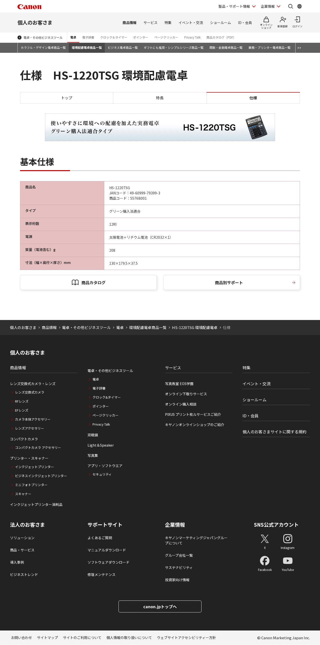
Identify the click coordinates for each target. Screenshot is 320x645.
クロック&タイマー (106, 397)
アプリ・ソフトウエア (105, 465)
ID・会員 (245, 22)
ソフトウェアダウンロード (109, 562)
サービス (151, 22)
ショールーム (220, 22)
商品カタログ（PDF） (221, 37)
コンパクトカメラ (24, 438)
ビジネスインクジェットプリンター (41, 475)
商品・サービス (22, 549)
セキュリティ (102, 474)
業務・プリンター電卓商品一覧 (269, 47)
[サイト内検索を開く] (291, 6)
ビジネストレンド (24, 574)
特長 (160, 97)
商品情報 (129, 22)
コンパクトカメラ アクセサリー (38, 447)
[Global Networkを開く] (299, 6)
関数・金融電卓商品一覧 (226, 47)
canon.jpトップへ (160, 606)
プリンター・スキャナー (29, 458)
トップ (66, 97)
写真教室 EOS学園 (179, 383)
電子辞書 (88, 37)
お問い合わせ (21, 637)
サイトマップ (47, 637)
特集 (168, 22)
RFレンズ (21, 401)
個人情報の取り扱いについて (129, 637)
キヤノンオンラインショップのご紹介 (194, 424)
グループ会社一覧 (179, 555)
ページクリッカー (166, 37)
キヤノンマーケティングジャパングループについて (196, 540)
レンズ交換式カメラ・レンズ (33, 383)
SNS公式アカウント (276, 524)
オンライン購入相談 (180, 404)
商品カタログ (94, 282)
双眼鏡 (93, 434)
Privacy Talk (192, 37)
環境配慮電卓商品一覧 (87, 47)
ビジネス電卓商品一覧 (123, 47)
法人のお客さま (27, 524)
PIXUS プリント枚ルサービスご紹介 (193, 414)
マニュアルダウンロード (107, 549)
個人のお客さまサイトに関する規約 (274, 432)
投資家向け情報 (177, 579)
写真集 (93, 455)
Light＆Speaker (101, 445)
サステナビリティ (179, 567)
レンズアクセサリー (29, 428)
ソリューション (22, 537)
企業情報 (268, 6)
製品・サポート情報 (234, 6)
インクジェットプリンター (34, 466)
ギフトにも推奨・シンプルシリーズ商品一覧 (174, 47)
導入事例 (17, 562)
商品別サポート (229, 282)
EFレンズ (21, 410)
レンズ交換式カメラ (29, 392)
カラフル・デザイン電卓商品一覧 (43, 47)
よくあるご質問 (100, 537)
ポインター (140, 37)
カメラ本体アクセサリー (32, 419)
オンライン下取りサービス (186, 393)
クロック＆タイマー (113, 37)
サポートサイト (105, 524)
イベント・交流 (190, 22)
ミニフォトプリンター (31, 484)
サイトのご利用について (82, 637)
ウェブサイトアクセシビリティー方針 (186, 637)
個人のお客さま (35, 22)
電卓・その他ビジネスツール (43, 37)
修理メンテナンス (102, 574)
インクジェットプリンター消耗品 (36, 504)
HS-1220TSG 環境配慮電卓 (195, 327)
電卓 (73, 37)
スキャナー (23, 493)
